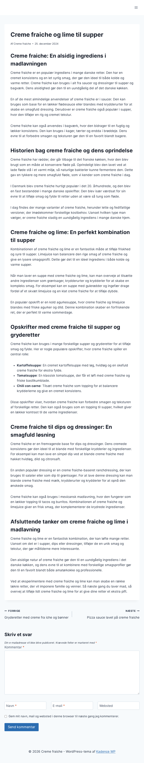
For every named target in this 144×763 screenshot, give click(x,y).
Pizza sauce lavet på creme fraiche (113, 614)
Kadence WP (106, 751)
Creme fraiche (22, 43)
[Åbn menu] (136, 7)
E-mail (59, 706)
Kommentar (14, 647)
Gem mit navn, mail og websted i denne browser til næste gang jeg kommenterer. (64, 716)
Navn (11, 706)
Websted (106, 706)
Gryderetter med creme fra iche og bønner (36, 614)
